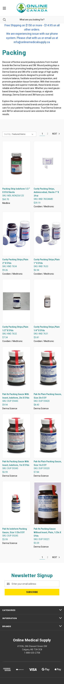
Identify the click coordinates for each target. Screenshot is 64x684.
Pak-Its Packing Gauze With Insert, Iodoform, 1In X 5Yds (15, 463)
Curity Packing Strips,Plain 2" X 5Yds (15, 261)
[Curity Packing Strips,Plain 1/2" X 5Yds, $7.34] (16, 301)
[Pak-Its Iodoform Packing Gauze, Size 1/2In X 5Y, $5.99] (16, 503)
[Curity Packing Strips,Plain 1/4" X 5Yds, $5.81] (47, 301)
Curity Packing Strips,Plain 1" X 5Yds (47, 261)
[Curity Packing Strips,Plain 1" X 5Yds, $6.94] (47, 233)
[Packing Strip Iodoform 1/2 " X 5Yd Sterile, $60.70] (16, 163)
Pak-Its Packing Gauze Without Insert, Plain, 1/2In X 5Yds (47, 532)
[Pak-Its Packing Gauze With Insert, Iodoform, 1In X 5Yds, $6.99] (16, 435)
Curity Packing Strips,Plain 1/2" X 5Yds (15, 328)
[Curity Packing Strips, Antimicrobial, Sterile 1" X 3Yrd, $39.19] (47, 163)
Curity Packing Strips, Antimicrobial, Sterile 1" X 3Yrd (46, 192)
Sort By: (7, 134)
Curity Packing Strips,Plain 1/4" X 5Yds (47, 328)
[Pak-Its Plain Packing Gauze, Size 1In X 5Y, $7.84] (47, 435)
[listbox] (23, 134)
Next (55, 133)
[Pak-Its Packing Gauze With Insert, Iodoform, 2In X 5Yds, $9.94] (16, 368)
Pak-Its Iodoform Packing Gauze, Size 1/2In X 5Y (14, 530)
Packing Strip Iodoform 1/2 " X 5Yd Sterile (16, 190)
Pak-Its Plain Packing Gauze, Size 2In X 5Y (48, 396)
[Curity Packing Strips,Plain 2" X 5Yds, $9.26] (16, 233)
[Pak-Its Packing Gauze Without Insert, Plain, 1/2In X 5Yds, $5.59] (47, 503)
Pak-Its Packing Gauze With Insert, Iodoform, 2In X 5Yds (15, 396)
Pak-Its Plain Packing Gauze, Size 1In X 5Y (48, 463)
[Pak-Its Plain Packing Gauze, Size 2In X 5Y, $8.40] (47, 368)
